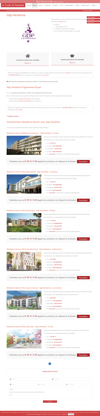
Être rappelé (91, 20)
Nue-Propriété (69, 5)
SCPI (61, 5)
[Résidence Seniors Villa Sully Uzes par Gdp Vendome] (24, 338)
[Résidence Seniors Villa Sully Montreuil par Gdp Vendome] (24, 261)
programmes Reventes (25, 101)
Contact (93, 5)
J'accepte (71, 414)
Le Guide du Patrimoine (13, 5)
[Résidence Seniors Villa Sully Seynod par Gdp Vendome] (24, 184)
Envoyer (50, 401)
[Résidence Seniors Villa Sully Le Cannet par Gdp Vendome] (24, 300)
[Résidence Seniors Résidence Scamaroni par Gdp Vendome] (24, 145)
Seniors (41, 5)
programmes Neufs (24, 99)
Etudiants (47, 5)
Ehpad (34, 5)
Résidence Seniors (13, 116)
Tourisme (55, 5)
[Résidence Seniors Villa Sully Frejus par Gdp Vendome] (24, 222)
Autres (77, 5)
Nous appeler (91, 17)
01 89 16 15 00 (45, 1)
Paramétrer (64, 414)
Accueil (29, 5)
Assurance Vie (85, 5)
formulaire (45, 75)
